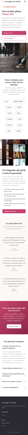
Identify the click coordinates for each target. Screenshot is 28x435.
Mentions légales (5, 423)
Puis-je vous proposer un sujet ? (12, 381)
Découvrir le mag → (14, 326)
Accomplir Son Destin (10, 1)
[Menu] (25, 1)
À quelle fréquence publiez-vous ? (12, 368)
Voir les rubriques (9, 38)
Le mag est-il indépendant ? (10, 387)
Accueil (3, 415)
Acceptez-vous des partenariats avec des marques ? (13, 375)
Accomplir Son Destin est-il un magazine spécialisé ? (11, 347)
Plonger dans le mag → (10, 211)
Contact (3, 425)
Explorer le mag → (9, 33)
